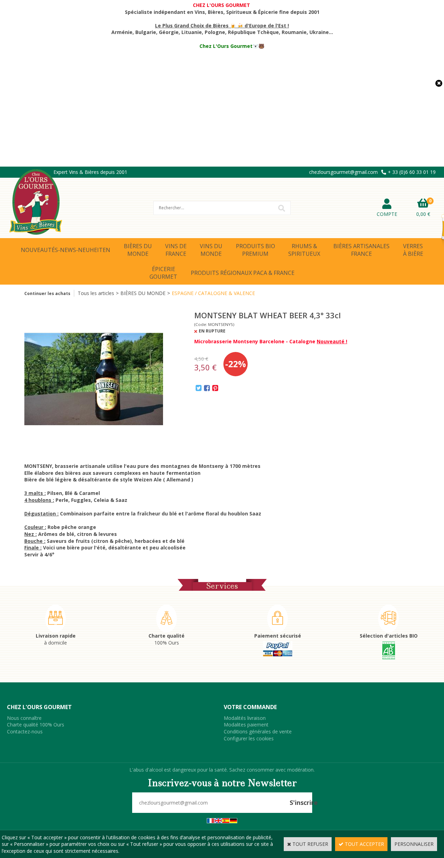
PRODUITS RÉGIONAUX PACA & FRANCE (242, 273)
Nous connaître (24, 718)
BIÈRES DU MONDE (142, 293)
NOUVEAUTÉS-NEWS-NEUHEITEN (65, 250)
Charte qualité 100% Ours (35, 724)
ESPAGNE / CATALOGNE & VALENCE (213, 293)
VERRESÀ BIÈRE (413, 250)
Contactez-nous (25, 731)
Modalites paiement (246, 724)
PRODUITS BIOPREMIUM (255, 250)
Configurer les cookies (249, 738)
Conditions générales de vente (258, 731)
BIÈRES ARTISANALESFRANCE (361, 250)
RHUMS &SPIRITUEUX (304, 250)
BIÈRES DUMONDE (138, 250)
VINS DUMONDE (211, 250)
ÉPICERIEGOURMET (163, 272)
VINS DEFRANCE (176, 250)
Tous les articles (96, 293)
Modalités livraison (245, 718)
